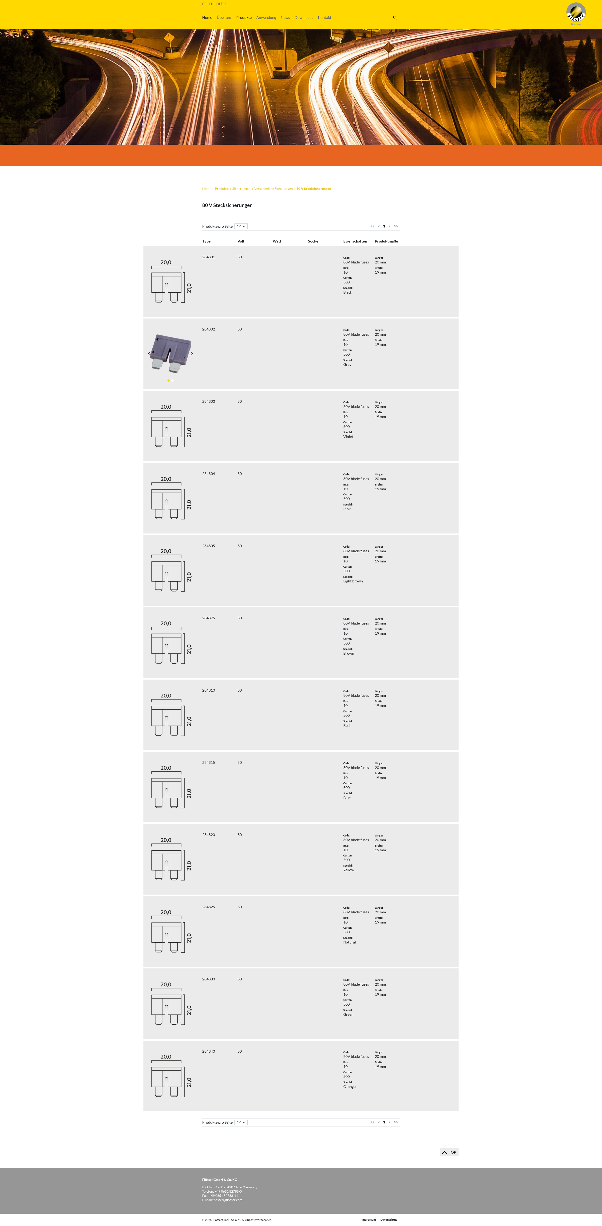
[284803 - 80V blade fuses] (170, 426)
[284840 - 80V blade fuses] (170, 1075)
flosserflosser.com (228, 1200)
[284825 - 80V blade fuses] (170, 931)
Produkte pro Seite (217, 226)
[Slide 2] (172, 380)
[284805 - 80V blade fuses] (170, 570)
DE (204, 4)
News (285, 17)
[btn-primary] (395, 17)
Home (207, 17)
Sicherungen (241, 189)
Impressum (368, 1219)
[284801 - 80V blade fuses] (170, 281)
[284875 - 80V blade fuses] (170, 642)
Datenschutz (388, 1219)
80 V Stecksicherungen (314, 189)
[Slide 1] (168, 380)
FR (218, 4)
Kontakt (324, 17)
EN (211, 4)
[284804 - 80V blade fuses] (170, 498)
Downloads (304, 17)
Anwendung (266, 17)
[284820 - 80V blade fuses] (170, 859)
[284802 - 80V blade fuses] (170, 353)
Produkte (244, 17)
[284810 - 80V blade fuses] (170, 714)
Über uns (224, 17)
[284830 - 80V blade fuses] (170, 1003)
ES (224, 4)
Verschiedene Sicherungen (273, 189)
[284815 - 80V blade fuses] (170, 787)
